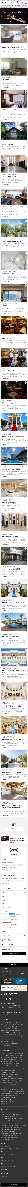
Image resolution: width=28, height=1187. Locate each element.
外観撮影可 (15, 878)
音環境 (2, 1093)
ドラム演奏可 (15, 1093)
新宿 (21, 1118)
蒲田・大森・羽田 (20, 1127)
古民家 (7, 1032)
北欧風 (6, 1055)
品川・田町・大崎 (14, 867)
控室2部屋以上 (4, 1070)
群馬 (12, 1154)
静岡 (5, 1166)
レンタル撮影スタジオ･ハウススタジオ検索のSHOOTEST (6, 3)
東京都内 (4, 862)
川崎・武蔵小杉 (14, 1146)
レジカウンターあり (18, 1082)
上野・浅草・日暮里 (5, 1127)
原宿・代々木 (4, 1116)
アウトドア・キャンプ (6, 1045)
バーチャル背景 (15, 1063)
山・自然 (3, 1061)
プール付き (3, 1082)
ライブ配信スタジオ (19, 1030)
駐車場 (11, 1074)
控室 (19, 1068)
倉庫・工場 (14, 1026)
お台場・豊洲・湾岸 (5, 1139)
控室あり (23, 1068)
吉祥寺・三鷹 (17, 1129)
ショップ (3, 1032)
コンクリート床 (13, 1068)
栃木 (15, 1154)
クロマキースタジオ (12, 1034)
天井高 (17, 1070)
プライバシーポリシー (6, 1005)
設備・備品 (13, 1084)
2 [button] (13, 42)
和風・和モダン (4, 1059)
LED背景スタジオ (16, 1043)
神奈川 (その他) (15, 1148)
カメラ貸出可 (5, 916)
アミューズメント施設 (19, 1039)
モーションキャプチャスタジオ (15, 1041)
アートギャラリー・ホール (16, 1032)
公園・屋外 (22, 1036)
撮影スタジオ (12, 1022)
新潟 (2, 1166)
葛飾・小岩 (3, 1129)
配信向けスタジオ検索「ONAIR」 (14, 1012)
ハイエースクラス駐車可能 (7, 1076)
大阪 (5, 1160)
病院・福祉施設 (4, 1041)
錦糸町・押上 (21, 1133)
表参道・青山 (5, 867)
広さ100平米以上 (6, 883)
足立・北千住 (4, 1135)
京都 (2, 1160)
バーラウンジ (14, 1028)
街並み (7, 1061)
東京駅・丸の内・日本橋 (6, 1133)
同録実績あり (8, 1093)
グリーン (9, 1053)
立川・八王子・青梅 (5, 1137)
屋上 (2, 1024)
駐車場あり (16, 1074)
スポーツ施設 (4, 1034)
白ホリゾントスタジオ (6, 1030)
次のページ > (14, 828)
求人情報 (11, 1007)
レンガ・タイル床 (5, 1068)
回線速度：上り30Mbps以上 (7, 1099)
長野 (12, 1166)
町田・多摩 (13, 1139)
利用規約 (3, 1003)
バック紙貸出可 (6, 919)
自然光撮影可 (9, 878)
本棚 (22, 881)
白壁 (3, 878)
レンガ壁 (22, 878)
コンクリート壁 (5, 881)
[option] (14, 34)
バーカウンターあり (5, 1084)
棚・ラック (22, 1080)
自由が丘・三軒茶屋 (5, 1120)
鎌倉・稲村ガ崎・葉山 (6, 1148)
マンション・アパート (6, 1026)
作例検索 (3, 1012)
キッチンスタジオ (19, 1022)
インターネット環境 (5, 1097)
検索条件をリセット (14, 956)
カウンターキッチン (5, 1078)
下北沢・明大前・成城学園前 (7, 1125)
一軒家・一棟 (7, 1024)
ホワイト (14, 1053)
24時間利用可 (14, 924)
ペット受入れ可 (6, 924)
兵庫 (12, 1160)
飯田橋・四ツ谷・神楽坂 (20, 1125)
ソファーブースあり (15, 881)
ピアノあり (11, 914)
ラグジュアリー (20, 1053)
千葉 (2, 1154)
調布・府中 (10, 1135)
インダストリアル (18, 1055)
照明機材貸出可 (13, 916)
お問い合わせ (4, 1007)
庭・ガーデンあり (20, 1078)
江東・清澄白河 (4, 1131)
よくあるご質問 (10, 1003)
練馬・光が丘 (17, 1135)
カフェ (12, 1024)
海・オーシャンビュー (14, 1059)
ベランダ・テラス (5, 1080)
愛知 (15, 1166)
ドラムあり (5, 914)
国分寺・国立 (12, 1131)
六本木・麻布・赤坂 (6, 870)
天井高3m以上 (4, 1072)
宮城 (6, 1176)
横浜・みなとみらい (6, 865)
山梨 (8, 1166)
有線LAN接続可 (14, 1097)
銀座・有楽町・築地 (5, 1123)
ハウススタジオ (4, 1022)
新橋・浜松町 (14, 1137)
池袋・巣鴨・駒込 (15, 1123)
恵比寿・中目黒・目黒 (18, 865)
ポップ (2, 1055)
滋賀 (8, 1160)
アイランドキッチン (18, 1076)
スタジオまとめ (4, 1014)
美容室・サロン (4, 1043)
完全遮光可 (15, 1095)
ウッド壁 (15, 1061)
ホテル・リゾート (21, 1034)
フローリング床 (4, 1065)
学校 (10, 1043)
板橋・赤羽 (15, 1133)
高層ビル (21, 1059)
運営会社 (18, 1007)
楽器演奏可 (21, 1093)
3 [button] (14, 42)
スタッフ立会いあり (7, 927)
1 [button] (12, 42)
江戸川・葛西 (10, 1129)
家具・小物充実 (14, 919)
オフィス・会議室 (19, 1024)
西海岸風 (11, 1055)
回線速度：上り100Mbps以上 (7, 1101)
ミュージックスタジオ (14, 1036)
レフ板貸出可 (19, 914)
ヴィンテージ (4, 1057)
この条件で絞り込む (14, 953)
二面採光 (10, 1095)
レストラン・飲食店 (5, 1028)
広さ (17, 1072)
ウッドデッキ (12, 1065)
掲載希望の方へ (16, 1005)
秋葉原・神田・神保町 (15, 1120)
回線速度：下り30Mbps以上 (7, 1103)
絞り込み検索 (14, 1184)
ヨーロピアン (22, 1057)
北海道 (2, 1176)
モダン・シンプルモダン (13, 1057)
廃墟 (13, 1030)
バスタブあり (10, 1082)
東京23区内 (10, 862)
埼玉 (5, 1154)
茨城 (8, 1154)
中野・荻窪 (13, 1127)
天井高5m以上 (12, 1072)
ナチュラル (3, 1053)
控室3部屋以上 (12, 1070)
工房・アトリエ (4, 1036)
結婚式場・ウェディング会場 (7, 1039)
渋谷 (15, 862)
